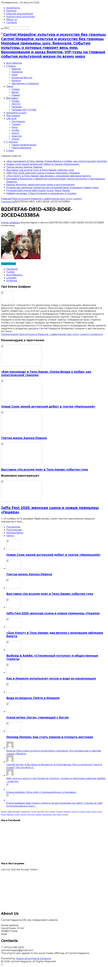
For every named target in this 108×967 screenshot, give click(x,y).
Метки (10, 535)
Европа (16, 68)
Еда (54, 814)
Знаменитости (47, 814)
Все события (14, 63)
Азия (15, 74)
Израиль (38, 814)
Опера (16, 89)
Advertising (13, 7)
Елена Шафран (11, 222)
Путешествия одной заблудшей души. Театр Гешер (38, 190)
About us (11, 19)
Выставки (12, 98)
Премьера (66, 812)
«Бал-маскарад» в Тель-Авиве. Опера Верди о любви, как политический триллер (56, 161)
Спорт (10, 150)
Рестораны (18, 121)
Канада (16, 80)
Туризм (16, 124)
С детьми (12, 141)
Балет (15, 92)
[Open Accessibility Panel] (2, 964)
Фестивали (13, 115)
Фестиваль (16, 812)
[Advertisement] (54, 889)
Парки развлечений (24, 144)
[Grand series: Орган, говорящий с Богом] (13, 711)
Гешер (58, 814)
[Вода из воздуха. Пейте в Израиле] (13, 692)
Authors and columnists (20, 16)
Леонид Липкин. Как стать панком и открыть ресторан (49, 737)
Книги (15, 133)
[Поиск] (2, 28)
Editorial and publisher (19, 13)
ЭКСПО (16, 103)
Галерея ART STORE (24, 109)
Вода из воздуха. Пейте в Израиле (33, 698)
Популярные (14, 529)
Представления (21, 147)
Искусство (31, 814)
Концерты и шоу (16, 112)
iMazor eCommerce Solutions (33, 958)
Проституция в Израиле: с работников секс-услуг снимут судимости (52, 334)
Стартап (52, 812)
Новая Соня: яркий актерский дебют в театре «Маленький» (43, 164)
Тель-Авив (40, 812)
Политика (74, 812)
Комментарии (14, 532)
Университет (25, 812)
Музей (3, 814)
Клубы (15, 130)
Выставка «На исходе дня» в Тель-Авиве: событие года (40, 170)
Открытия (82, 812)
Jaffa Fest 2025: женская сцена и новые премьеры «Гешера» (43, 172)
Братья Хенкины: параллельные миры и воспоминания (40, 184)
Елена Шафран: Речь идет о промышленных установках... (41, 792)
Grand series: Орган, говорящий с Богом (37, 717)
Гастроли (65, 814)
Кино (15, 127)
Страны (11, 66)
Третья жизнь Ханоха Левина (24, 167)
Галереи (17, 106)
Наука (94, 812)
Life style (11, 118)
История (23, 814)
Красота (17, 136)
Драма (16, 95)
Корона (17, 814)
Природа (59, 812)
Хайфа (10, 812)
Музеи (15, 101)
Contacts (11, 22)
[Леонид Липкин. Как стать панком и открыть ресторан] (13, 731)
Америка (17, 71)
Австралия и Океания (25, 83)
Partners (11, 10)
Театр (9, 86)
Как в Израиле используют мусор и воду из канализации (51, 678)
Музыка (99, 812)
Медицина (10, 814)
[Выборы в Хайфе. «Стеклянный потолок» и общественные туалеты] (13, 649)
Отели (15, 138)
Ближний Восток (22, 77)
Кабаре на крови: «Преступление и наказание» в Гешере (41, 193)
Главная (6, 198)
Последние (13, 526)
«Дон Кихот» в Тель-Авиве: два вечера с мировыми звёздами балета (48, 175)
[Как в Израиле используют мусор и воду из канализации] (13, 672)
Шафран (4, 812)
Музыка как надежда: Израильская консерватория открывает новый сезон (52, 187)
